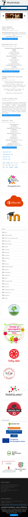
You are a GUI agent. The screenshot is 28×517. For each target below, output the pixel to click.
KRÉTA (5, 232)
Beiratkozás (6, 263)
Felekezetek (6, 286)
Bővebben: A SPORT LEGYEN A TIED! (12, 115)
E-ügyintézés (6, 255)
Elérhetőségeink (7, 272)
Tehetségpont (7, 258)
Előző (8, 162)
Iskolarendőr (6, 249)
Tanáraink (6, 246)
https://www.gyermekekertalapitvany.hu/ (18, 504)
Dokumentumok (7, 292)
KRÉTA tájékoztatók (8, 235)
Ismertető (20, 512)
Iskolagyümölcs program (9, 289)
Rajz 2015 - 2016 (6, 156)
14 (3, 167)
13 (16, 165)
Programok (6, 269)
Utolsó (16, 167)
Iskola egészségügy (8, 281)
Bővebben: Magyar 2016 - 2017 (10, 38)
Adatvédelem (6, 295)
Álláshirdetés (6, 252)
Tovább (11, 167)
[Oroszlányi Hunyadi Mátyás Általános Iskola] (10, 2)
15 (6, 167)
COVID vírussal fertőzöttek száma (11, 238)
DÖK (5, 261)
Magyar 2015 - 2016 (7, 151)
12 (12, 165)
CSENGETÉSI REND (8, 266)
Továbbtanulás (7, 275)
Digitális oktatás (7, 241)
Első (4, 162)
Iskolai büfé (6, 283)
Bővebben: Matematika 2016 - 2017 (11, 71)
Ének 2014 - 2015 (6, 159)
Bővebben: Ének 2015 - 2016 (10, 147)
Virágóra (6, 298)
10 (6, 165)
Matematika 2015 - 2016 (8, 154)
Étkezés (5, 278)
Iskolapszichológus (8, 243)
